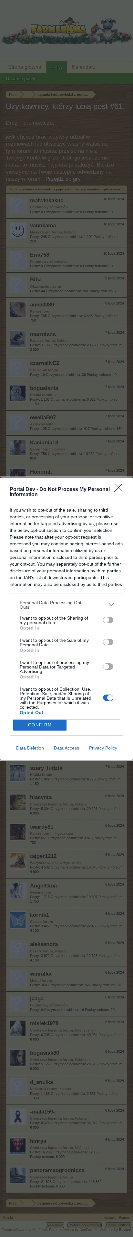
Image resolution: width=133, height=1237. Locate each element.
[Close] (120, 490)
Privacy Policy (103, 747)
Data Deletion (30, 747)
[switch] (108, 620)
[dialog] (66, 618)
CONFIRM (40, 725)
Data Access (66, 747)
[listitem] (66, 604)
